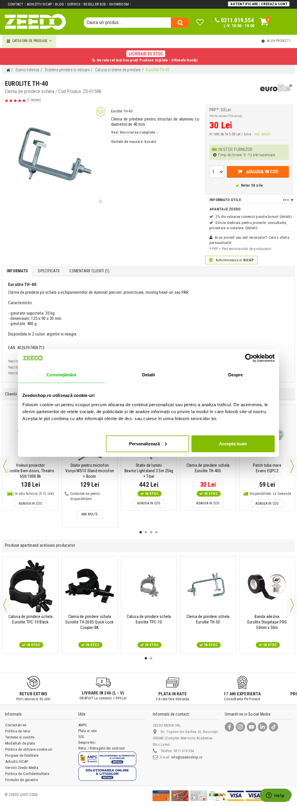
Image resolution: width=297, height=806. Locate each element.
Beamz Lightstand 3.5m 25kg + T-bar (148, 471)
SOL (81, 736)
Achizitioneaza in (234, 260)
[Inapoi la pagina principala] (8, 70)
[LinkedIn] (262, 727)
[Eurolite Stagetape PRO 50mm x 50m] (267, 585)
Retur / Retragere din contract (101, 748)
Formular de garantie (21, 780)
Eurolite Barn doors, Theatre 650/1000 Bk (30, 471)
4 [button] (156, 532)
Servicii (73, 4)
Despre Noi (86, 742)
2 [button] (146, 532)
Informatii (17, 271)
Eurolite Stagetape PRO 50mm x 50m (267, 622)
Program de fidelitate (21, 755)
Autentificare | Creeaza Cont (259, 4)
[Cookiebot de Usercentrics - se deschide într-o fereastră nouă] (249, 358)
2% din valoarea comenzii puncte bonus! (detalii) (253, 216)
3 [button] (151, 532)
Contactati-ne (15, 725)
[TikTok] (273, 727)
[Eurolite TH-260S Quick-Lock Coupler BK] (90, 585)
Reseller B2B (95, 4)
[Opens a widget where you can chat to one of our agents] (275, 796)
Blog (59, 4)
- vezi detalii (261, 134)
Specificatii (48, 271)
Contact (15, 4)
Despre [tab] (235, 374)
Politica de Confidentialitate (27, 774)
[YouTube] (251, 727)
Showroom (119, 4)
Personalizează (144, 443)
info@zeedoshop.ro (186, 757)
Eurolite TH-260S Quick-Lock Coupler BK (89, 622)
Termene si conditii (20, 737)
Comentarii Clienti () (89, 271)
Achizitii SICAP (39, 4)
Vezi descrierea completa (134, 132)
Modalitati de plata (20, 743)
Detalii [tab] (148, 374)
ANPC (82, 725)
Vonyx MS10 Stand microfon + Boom (89, 471)
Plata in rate (87, 731)
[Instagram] (240, 727)
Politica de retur (17, 731)
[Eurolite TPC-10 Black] (30, 585)
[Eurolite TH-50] (208, 585)
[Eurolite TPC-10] (149, 585)
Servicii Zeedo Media (21, 767)
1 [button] (141, 532)
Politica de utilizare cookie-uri (28, 749)
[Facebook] (229, 727)
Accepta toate (233, 443)
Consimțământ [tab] (61, 374)
